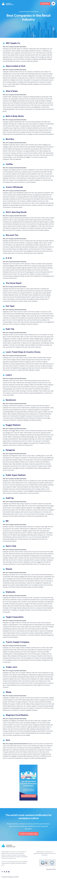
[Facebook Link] (2, 872)
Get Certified (45, 3)
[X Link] (4, 872)
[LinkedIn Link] (8, 872)
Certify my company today (28, 834)
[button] (53, 4)
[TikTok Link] (6, 872)
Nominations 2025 (51, 869)
